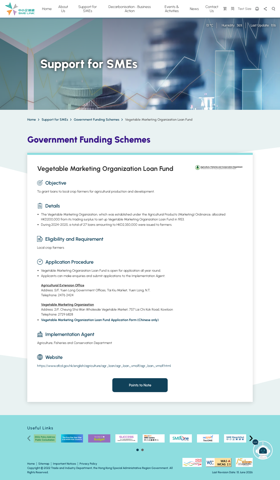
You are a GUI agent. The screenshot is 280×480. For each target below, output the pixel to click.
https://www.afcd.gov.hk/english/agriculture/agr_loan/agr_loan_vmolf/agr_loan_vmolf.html (104, 366)
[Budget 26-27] (99, 438)
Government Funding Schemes (96, 119)
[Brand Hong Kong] (191, 462)
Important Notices (64, 463)
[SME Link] (19, 8)
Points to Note (140, 385)
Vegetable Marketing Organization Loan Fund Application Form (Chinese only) (100, 320)
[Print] (257, 8)
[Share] (265, 8)
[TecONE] (208, 438)
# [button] (251, 438)
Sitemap (43, 463)
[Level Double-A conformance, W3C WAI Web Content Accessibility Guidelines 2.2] (218, 462)
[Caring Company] (244, 462)
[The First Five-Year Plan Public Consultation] (72, 438)
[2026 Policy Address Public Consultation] (45, 438)
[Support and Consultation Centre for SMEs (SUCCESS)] (126, 438)
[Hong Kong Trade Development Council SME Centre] (154, 438)
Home (31, 119)
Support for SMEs (55, 119)
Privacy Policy (88, 463)
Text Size (244, 9)
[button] (137, 449)
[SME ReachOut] (181, 438)
